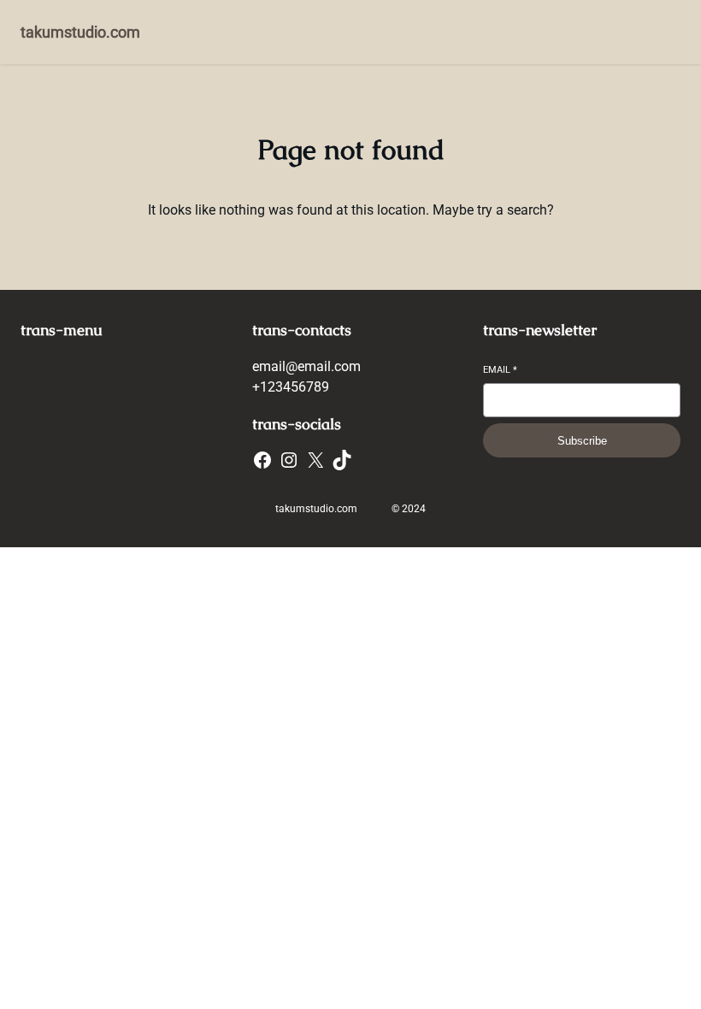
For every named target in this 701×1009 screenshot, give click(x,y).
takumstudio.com (80, 32)
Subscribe (582, 440)
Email (500, 369)
